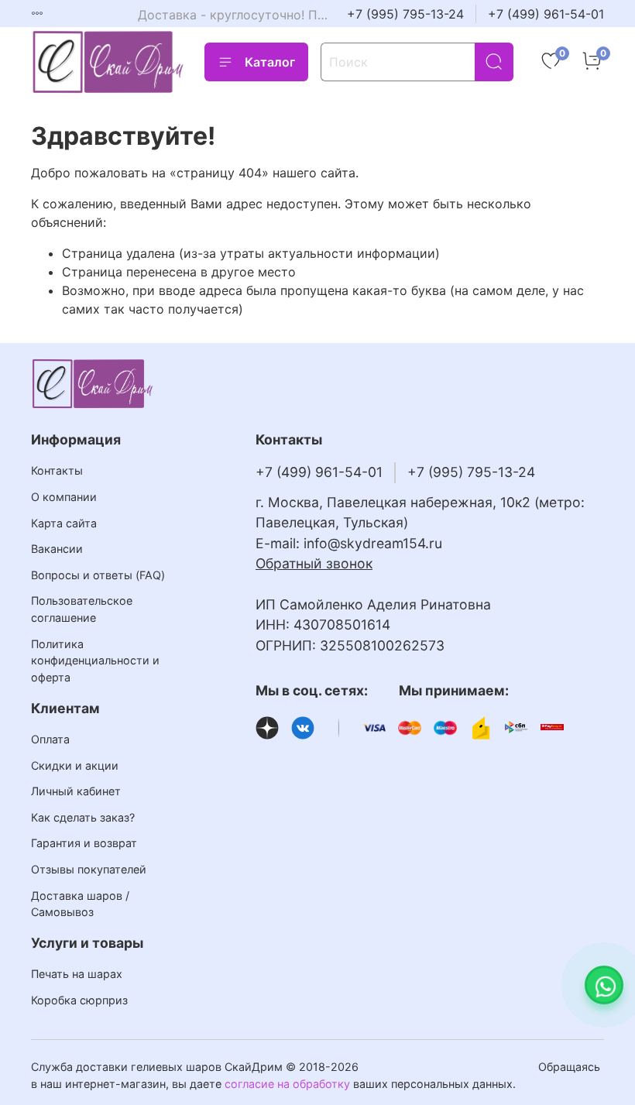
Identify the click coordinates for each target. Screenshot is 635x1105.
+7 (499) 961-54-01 (546, 14)
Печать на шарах (76, 973)
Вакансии (57, 548)
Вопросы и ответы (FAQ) (98, 575)
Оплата (50, 739)
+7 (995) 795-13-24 (405, 14)
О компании (64, 496)
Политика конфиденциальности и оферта (95, 660)
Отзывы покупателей (88, 869)
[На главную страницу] (108, 61)
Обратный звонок (314, 563)
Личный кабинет (76, 791)
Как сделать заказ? (83, 817)
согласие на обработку (287, 1083)
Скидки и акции (74, 765)
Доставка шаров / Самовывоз (80, 904)
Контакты (57, 470)
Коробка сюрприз (79, 1000)
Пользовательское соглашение (81, 609)
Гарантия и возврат (84, 842)
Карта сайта (64, 523)
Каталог (270, 62)
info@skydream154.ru (373, 543)
